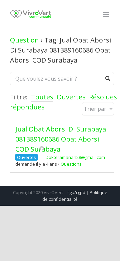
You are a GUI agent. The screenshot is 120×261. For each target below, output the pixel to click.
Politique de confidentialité (74, 195)
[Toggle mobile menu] (106, 14)
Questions (71, 164)
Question (24, 40)
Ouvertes (71, 96)
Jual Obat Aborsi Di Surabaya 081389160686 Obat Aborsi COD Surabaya (60, 139)
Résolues (103, 96)
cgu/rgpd (76, 192)
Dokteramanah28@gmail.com (75, 157)
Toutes (42, 96)
